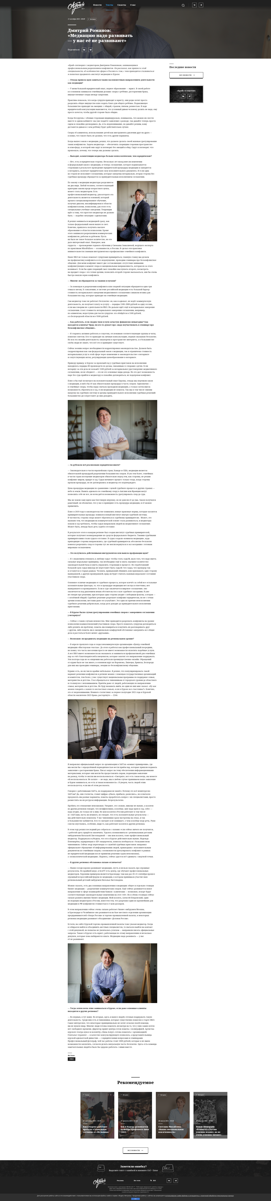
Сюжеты (121, 5)
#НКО (71, 1059)
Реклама (120, 1180)
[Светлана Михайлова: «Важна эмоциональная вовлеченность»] (173, 1115)
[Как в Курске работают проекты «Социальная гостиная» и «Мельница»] (97, 1115)
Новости (97, 5)
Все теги (137, 1180)
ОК (135, 1199)
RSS (154, 1180)
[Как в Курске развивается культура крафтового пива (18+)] (135, 1115)
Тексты (109, 5)
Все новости (185, 75)
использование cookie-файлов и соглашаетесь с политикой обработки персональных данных (199, 1196)
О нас (133, 5)
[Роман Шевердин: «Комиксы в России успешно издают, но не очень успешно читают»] (210, 1115)
